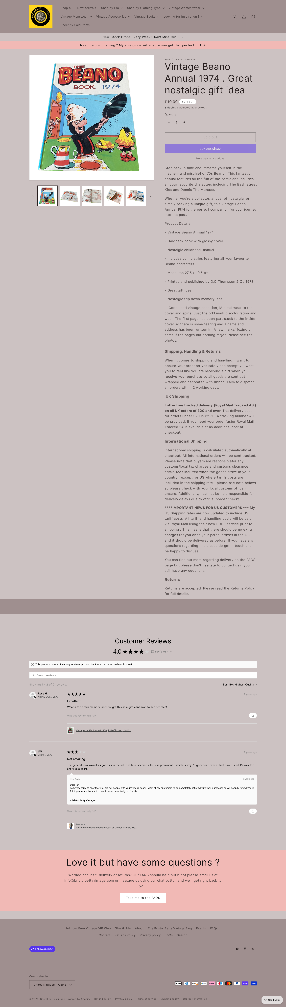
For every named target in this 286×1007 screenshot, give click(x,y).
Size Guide (123, 928)
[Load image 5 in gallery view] (136, 196)
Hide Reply (75, 779)
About (139, 928)
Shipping (170, 107)
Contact (104, 935)
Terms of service (146, 999)
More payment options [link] (210, 158)
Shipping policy (170, 999)
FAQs (213, 928)
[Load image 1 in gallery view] (48, 196)
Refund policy (102, 999)
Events (201, 928)
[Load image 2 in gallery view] (70, 196)
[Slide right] (150, 195)
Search (182, 935)
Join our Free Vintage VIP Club (88, 928)
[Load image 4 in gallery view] (114, 196)
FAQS (250, 560)
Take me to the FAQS (143, 898)
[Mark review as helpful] (253, 715)
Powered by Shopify (78, 999)
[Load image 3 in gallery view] (92, 196)
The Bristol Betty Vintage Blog (170, 928)
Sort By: (228, 684)
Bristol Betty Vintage (53, 999)
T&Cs (169, 935)
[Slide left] (33, 195)
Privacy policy (150, 935)
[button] (112, 8)
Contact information (195, 999)
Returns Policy (125, 935)
